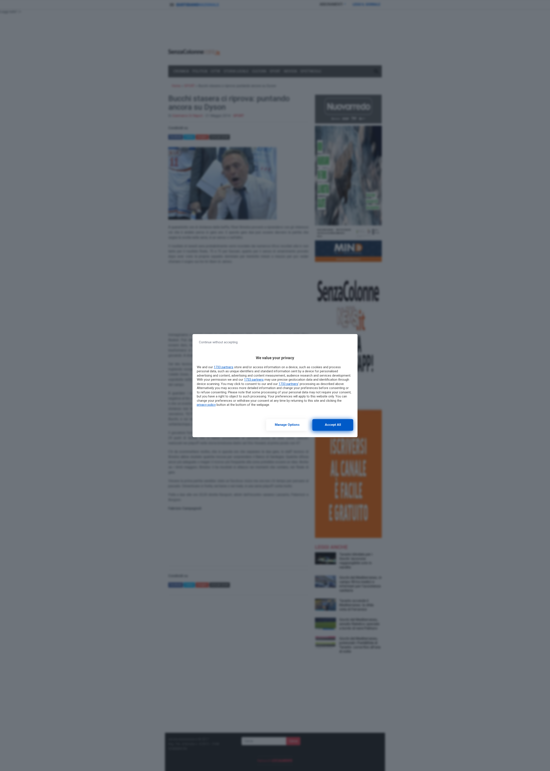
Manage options (287, 425)
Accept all (333, 425)
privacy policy (206, 405)
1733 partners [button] (223, 367)
